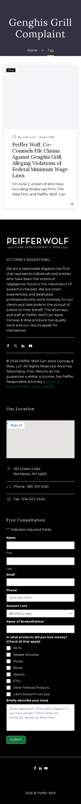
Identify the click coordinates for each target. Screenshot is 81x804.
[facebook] (8, 345)
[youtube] (30, 345)
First (9, 552)
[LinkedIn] (40, 768)
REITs (17, 648)
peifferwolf (28, 137)
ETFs (16, 681)
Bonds (17, 668)
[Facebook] (35, 768)
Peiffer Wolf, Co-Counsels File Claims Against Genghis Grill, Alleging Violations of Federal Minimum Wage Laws (40, 160)
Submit (16, 740)
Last (9, 568)
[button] (72, 204)
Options (19, 674)
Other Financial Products (31, 687)
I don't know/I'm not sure (31, 694)
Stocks (18, 661)
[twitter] (15, 345)
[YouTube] (46, 768)
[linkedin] (23, 345)
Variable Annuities (26, 655)
